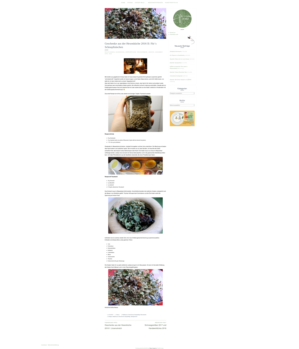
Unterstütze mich (174, 34)
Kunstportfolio (171, 2)
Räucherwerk (142, 52)
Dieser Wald (139, 2)
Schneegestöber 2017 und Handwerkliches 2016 (155, 325)
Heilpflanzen (110, 52)
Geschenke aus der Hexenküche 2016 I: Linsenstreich (118, 325)
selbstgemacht (134, 316)
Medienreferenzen (155, 2)
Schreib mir (172, 32)
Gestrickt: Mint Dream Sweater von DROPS (180, 79)
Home (123, 2)
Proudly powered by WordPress (142, 348)
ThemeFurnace (160, 348)
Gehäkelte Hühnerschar (176, 51)
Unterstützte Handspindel (176, 76)
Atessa (130, 2)
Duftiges (110, 316)
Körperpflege (131, 52)
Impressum (44, 345)
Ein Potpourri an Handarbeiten (177, 55)
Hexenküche (120, 52)
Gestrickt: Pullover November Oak (178, 72)
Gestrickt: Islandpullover (176, 62)
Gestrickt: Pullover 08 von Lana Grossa (179, 59)
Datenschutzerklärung (53, 345)
